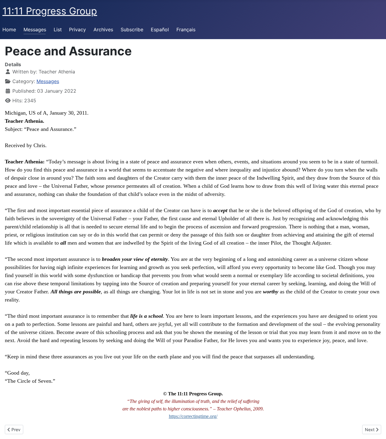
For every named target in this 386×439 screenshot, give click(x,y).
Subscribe (132, 29)
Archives (103, 29)
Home (9, 29)
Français (185, 29)
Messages (35, 29)
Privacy (77, 29)
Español (160, 29)
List (58, 29)
